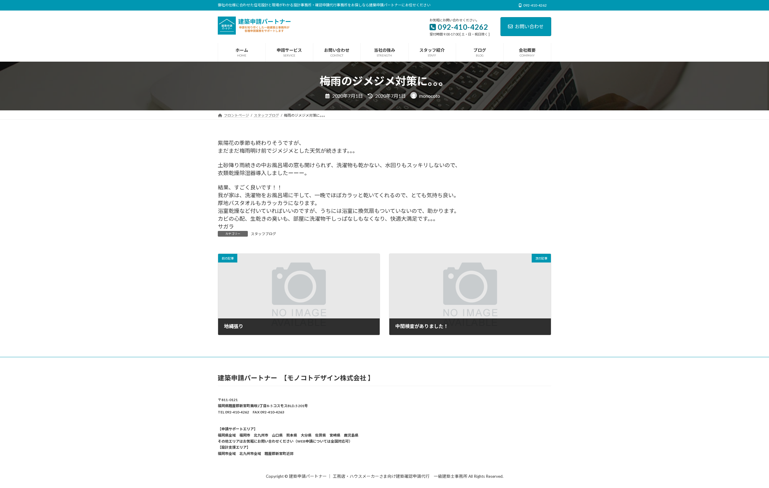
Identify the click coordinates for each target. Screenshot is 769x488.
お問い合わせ (529, 26)
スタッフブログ (263, 234)
